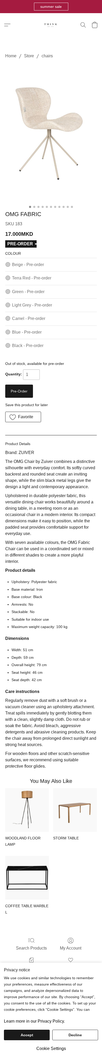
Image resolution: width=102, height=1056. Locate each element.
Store (29, 56)
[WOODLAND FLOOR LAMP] (27, 810)
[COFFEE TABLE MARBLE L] (27, 878)
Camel (28, 318)
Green (28, 291)
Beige (28, 264)
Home (10, 56)
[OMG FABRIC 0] (51, 134)
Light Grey (32, 305)
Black (27, 345)
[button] (51, 7)
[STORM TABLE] (75, 810)
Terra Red (31, 278)
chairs (47, 56)
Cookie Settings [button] (51, 1048)
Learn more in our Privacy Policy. (34, 1021)
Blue (27, 332)
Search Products (31, 948)
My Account (70, 948)
